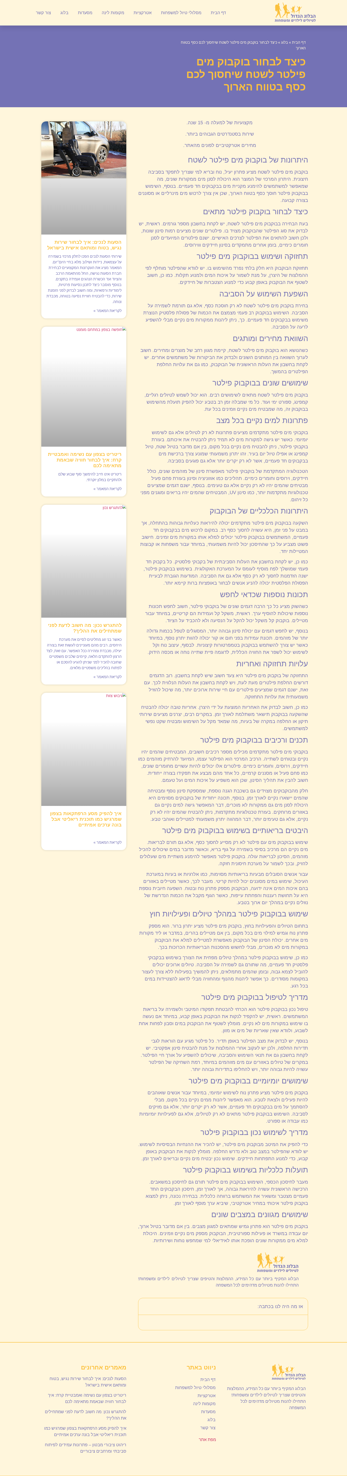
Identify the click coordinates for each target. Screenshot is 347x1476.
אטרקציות (143, 12)
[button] (145, 1306)
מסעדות (85, 12)
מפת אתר (207, 1439)
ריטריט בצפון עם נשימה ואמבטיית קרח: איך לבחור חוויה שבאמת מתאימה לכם (85, 460)
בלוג (64, 12)
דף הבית (218, 12)
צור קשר (43, 12)
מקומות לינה (113, 12)
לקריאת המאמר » (107, 311)
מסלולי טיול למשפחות (181, 12)
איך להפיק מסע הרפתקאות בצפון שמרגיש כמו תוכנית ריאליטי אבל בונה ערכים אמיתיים (86, 819)
